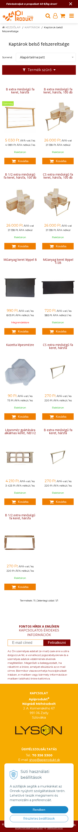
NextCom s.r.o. (55, 827)
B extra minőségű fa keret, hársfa (20, 91)
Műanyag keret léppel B (20, 259)
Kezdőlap (13, 27)
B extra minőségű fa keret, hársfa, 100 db (58, 91)
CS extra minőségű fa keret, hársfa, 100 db (58, 176)
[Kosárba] (20, 161)
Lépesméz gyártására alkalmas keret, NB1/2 (20, 431)
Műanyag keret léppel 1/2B (58, 261)
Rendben (39, 809)
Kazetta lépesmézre (20, 344)
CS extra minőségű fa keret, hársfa (58, 346)
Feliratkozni (57, 642)
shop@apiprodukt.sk (44, 760)
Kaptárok (32, 27)
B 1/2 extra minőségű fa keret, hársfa (20, 517)
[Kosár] (62, 15)
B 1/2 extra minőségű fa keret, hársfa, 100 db (20, 176)
